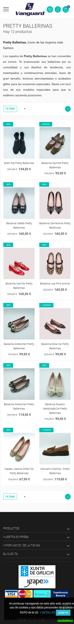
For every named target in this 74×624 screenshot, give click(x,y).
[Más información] (23, 124)
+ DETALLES (47, 612)
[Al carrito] (15, 124)
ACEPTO (63, 612)
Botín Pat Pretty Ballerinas (19, 163)
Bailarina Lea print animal (55, 283)
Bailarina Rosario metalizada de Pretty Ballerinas (55, 408)
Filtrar (10, 108)
